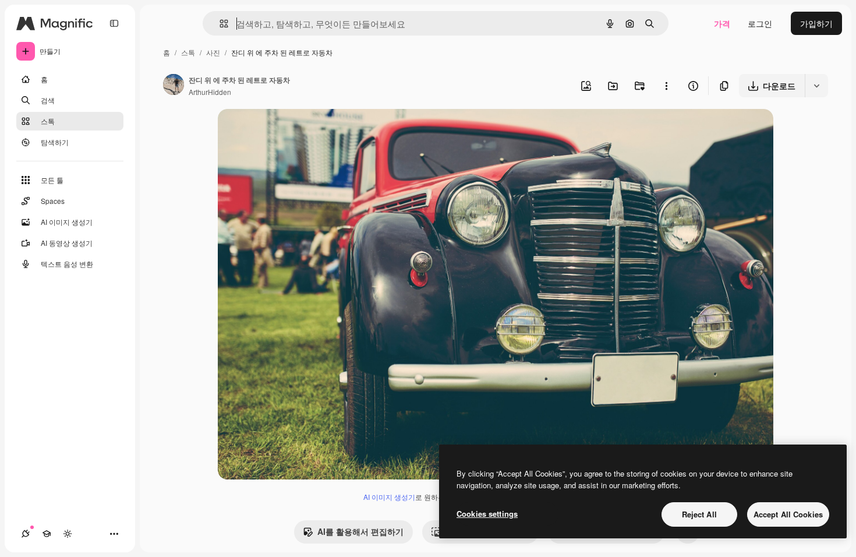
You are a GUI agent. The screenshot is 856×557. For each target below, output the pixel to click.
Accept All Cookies (788, 514)
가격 (722, 23)
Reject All (699, 514)
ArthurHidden (210, 92)
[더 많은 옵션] (666, 85)
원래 (284, 131)
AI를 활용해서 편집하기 (360, 531)
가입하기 (816, 23)
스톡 (188, 52)
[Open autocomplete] (219, 23)
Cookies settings (487, 513)
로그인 (760, 23)
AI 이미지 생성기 (389, 497)
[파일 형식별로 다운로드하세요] (816, 85)
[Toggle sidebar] (114, 23)
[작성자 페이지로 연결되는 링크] (173, 85)
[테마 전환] (67, 533)
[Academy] (46, 533)
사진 (213, 52)
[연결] (25, 533)
